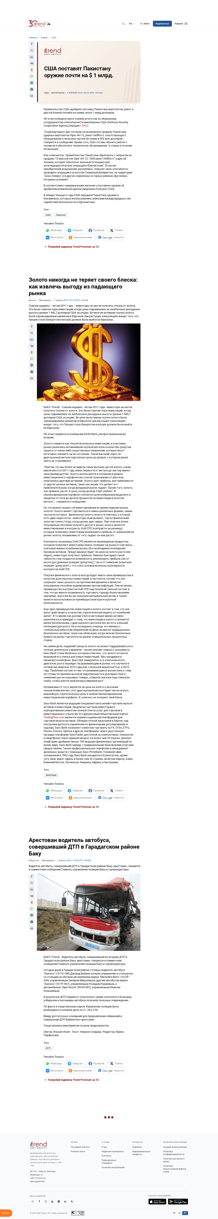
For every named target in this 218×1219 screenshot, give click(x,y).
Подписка (137, 1147)
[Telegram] (59, 1201)
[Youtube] (52, 1201)
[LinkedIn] (65, 1201)
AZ (179, 1213)
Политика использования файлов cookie (174, 1169)
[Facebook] (39, 1201)
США (48, 215)
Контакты (106, 1156)
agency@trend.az (37, 1181)
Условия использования (175, 1147)
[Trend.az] (40, 23)
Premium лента (78, 1151)
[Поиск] (123, 24)
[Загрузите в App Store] (157, 1202)
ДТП (48, 1048)
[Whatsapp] (32, 1201)
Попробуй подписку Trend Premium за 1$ (73, 246)
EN (174, 1213)
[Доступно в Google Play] (178, 1202)
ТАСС (85, 125)
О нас (104, 1147)
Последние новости (80, 1147)
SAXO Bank (51, 775)
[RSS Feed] (72, 1201)
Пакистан (61, 215)
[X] (45, 1201)
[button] (32, 44)
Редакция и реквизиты (113, 1151)
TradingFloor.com (54, 717)
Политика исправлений (113, 1167)
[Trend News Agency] (38, 1145)
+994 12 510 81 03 (37, 1178)
